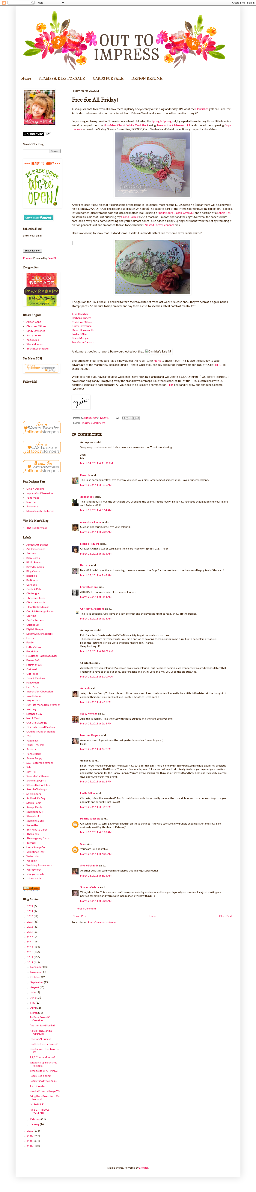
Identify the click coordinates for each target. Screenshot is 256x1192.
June (33, 997)
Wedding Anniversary (39, 865)
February (35, 1119)
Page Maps (32, 497)
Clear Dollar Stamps (37, 606)
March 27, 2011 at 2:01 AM (96, 900)
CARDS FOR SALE (108, 78)
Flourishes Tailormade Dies (42, 655)
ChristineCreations (92, 608)
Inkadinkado (33, 696)
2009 (30, 1135)
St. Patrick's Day (35, 798)
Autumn (31, 553)
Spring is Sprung (162, 121)
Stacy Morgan (80, 338)
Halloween (32, 682)
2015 (30, 942)
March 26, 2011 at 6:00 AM (96, 853)
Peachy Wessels (90, 818)
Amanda (85, 688)
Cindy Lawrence (82, 326)
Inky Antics (33, 700)
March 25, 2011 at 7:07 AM (96, 531)
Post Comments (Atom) (102, 922)
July (32, 992)
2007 (30, 1145)
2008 (30, 1140)
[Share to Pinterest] (138, 418)
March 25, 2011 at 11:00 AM (96, 676)
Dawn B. (85, 475)
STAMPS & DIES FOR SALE (62, 78)
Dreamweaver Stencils (39, 633)
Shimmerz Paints (36, 780)
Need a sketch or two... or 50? (44, 1050)
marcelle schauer (90, 521)
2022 (30, 906)
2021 (30, 911)
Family (30, 642)
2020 (30, 916)
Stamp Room (33, 802)
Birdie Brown (33, 562)
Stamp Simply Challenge (40, 510)
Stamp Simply (34, 807)
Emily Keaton (88, 586)
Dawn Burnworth (83, 330)
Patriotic (31, 749)
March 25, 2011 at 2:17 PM (95, 701)
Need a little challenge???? (45, 1091)
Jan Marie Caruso (83, 342)
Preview (28, 258)
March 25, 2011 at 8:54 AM (96, 596)
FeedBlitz (53, 258)
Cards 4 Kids (33, 589)
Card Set (31, 584)
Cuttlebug (32, 624)
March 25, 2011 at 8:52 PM (95, 806)
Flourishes (201, 109)
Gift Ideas (32, 673)
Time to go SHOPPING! (44, 1070)
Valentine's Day (35, 851)
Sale (28, 767)
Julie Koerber (80, 314)
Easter (30, 638)
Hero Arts (32, 687)
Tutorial (31, 842)
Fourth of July (34, 664)
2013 (30, 952)
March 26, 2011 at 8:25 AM (96, 875)
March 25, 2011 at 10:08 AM (96, 651)
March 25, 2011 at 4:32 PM (95, 748)
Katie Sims (32, 339)
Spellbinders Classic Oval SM (176, 212)
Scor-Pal (31, 501)
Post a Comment (86, 908)
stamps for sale (35, 874)
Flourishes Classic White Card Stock (126, 125)
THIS (170, 384)
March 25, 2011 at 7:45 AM (96, 575)
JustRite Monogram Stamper (43, 704)
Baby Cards (33, 557)
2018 (30, 926)
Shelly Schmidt (89, 865)
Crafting (31, 615)
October (35, 977)
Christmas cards (35, 602)
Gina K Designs (35, 488)
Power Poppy (34, 758)
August (35, 987)
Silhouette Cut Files (38, 785)
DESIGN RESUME (146, 78)
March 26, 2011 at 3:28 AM (96, 832)
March (34, 1012)
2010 (30, 1130)
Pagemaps (32, 740)
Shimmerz (32, 506)
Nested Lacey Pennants (159, 225)
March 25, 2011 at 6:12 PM (95, 781)
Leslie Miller (79, 334)
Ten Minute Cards (37, 829)
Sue (82, 843)
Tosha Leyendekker (37, 348)
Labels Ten (224, 212)
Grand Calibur (129, 217)
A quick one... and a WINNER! (41, 1032)
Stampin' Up (33, 816)
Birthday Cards (35, 566)
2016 (30, 936)
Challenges (33, 593)
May (33, 1002)
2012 (30, 957)
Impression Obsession (39, 493)
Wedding (31, 860)
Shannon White (89, 887)
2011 (30, 962)
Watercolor (33, 856)
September (37, 982)
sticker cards (33, 878)
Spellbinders (99, 423)
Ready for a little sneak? (43, 1080)
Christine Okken (82, 322)
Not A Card (33, 718)
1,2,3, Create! (38, 1086)
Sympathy (32, 825)
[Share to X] (130, 418)
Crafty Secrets (35, 620)
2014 (30, 947)
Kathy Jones (33, 335)
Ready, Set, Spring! (41, 1075)
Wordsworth (33, 869)
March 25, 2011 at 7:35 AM (96, 553)
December (36, 966)
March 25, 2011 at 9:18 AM (96, 618)
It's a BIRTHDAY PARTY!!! (39, 1111)
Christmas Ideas (36, 597)
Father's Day (33, 646)
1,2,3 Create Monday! (42, 1057)
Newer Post (80, 916)
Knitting (31, 709)
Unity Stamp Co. (35, 847)
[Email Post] (117, 417)
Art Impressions (35, 548)
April (33, 1007)
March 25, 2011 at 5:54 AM (96, 510)
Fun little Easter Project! (44, 1044)
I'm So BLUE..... (38, 1104)
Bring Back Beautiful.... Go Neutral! (45, 1098)
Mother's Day (34, 713)
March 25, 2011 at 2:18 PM (95, 723)
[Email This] (123, 418)
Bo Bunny (32, 580)
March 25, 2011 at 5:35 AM (96, 484)
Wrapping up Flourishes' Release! (44, 1064)
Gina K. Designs (35, 678)
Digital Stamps (34, 629)
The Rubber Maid (36, 527)
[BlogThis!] (127, 418)
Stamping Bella (35, 820)
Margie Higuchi (89, 543)
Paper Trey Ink (35, 744)
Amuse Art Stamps (37, 544)
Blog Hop (31, 575)
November (36, 971)
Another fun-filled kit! (42, 1025)
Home (26, 78)
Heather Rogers (90, 735)
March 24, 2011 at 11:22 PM (96, 463)
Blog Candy (33, 571)
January (35, 1124)
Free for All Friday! (40, 1038)
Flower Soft (33, 660)
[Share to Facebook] (134, 418)
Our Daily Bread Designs (40, 727)
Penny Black (33, 753)
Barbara (85, 565)
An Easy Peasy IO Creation (40, 1019)
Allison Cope (33, 321)
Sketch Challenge (36, 789)
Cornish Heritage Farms (40, 611)
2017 (30, 931)
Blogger (143, 1167)
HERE (157, 360)
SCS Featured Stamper (39, 762)
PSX (28, 736)
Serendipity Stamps (37, 776)
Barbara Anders (81, 318)
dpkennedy (87, 496)
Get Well (31, 669)
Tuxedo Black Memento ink (173, 125)
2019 (30, 921)
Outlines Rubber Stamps (40, 731)
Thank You (32, 833)
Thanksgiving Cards (38, 838)
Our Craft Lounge (36, 722)
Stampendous (34, 811)
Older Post (225, 916)
